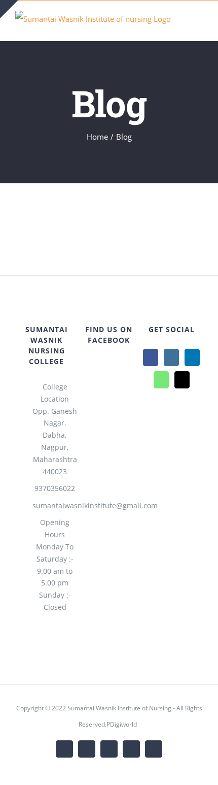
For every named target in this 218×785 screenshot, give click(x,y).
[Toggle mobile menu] (199, 25)
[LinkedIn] (192, 357)
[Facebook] (150, 357)
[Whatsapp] (161, 379)
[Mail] (182, 379)
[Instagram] (171, 357)
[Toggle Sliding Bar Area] (9, 9)
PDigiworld (121, 724)
